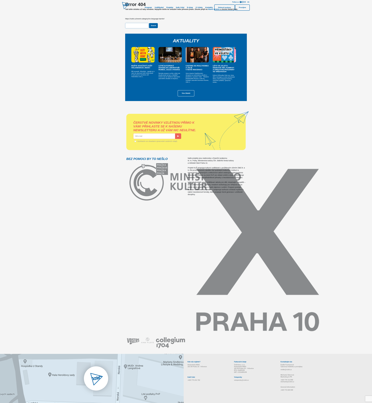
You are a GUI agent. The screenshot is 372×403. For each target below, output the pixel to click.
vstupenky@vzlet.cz (241, 380)
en (248, 2)
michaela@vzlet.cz (287, 382)
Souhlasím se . (157, 141)
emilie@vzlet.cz (286, 369)
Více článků (186, 93)
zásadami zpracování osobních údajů (162, 141)
